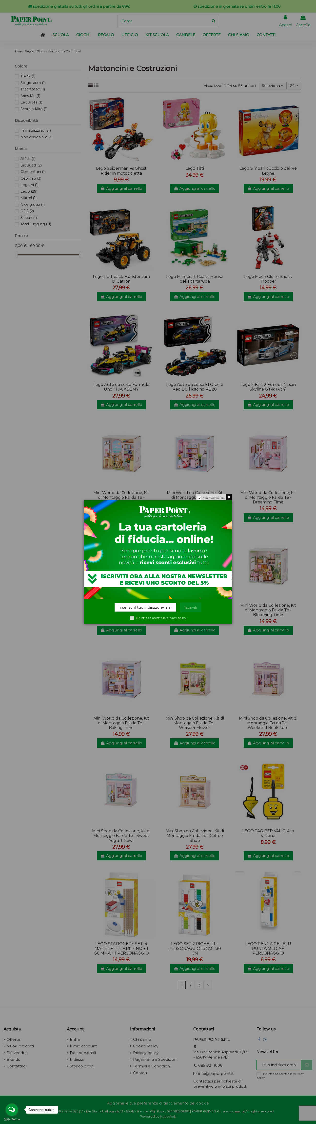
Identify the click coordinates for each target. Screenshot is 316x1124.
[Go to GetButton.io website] (12, 1119)
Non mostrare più (214, 498)
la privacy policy (174, 618)
